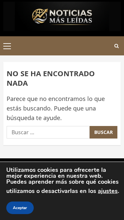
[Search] (116, 46)
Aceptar (20, 207)
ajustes (108, 191)
